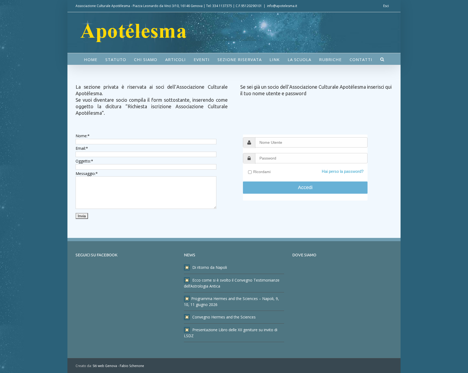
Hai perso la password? (342, 171)
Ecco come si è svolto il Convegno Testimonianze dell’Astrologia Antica (232, 283)
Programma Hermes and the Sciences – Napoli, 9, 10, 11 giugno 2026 (231, 301)
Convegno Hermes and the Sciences (223, 317)
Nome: (83, 135)
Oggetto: (84, 161)
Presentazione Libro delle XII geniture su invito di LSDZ (230, 332)
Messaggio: (87, 173)
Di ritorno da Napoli (209, 267)
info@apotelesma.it (282, 6)
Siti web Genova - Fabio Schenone (118, 366)
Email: (82, 148)
